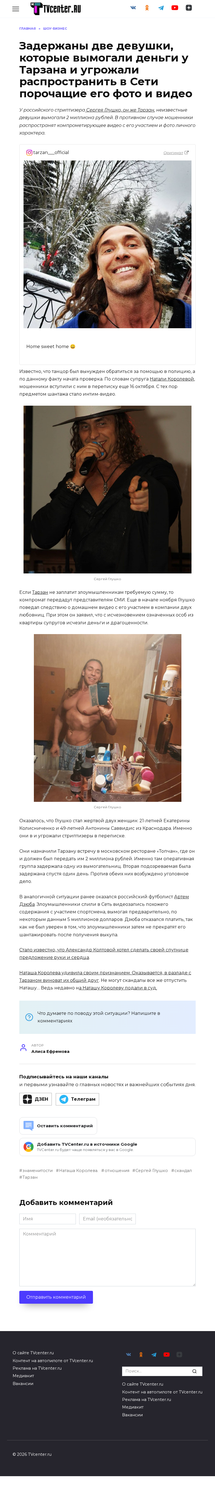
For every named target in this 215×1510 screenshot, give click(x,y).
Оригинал (173, 152)
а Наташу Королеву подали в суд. (118, 988)
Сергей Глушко (151, 1170)
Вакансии (23, 1383)
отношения (117, 1170)
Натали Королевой (172, 379)
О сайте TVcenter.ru (33, 1352)
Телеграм (83, 1099)
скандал (183, 1170)
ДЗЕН (41, 1099)
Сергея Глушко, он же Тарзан (119, 110)
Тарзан (40, 592)
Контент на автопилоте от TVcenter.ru (53, 1360)
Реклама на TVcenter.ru (37, 1368)
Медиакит (23, 1375)
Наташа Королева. (78, 1170)
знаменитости (37, 1170)
